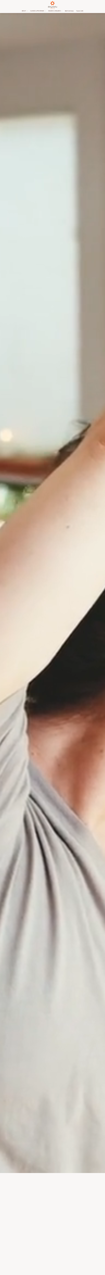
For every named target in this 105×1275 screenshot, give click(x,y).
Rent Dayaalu (69, 11)
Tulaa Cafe (79, 11)
